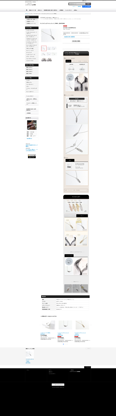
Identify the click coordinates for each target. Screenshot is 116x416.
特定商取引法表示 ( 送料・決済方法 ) (31, 110)
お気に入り (50, 371)
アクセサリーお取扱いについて (31, 104)
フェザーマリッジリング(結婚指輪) (75, 371)
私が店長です (29, 138)
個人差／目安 (68, 61)
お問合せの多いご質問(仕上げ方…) (31, 99)
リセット (88, 348)
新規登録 (79, 6)
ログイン (74, 6)
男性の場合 (85, 61)
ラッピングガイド (29, 96)
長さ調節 (79, 61)
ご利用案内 (28, 113)
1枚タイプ (82, 215)
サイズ (74, 61)
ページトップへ (88, 367)
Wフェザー (70, 215)
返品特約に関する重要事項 (69, 36)
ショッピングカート (52, 373)
